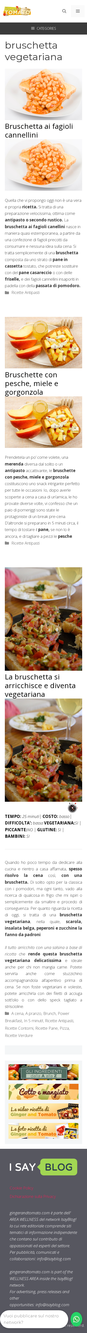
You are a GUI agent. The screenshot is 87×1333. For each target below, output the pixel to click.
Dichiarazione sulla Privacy (33, 1196)
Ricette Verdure (19, 1035)
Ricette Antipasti (25, 292)
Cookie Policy (21, 1188)
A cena (17, 1013)
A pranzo (33, 1013)
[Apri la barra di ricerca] (64, 11)
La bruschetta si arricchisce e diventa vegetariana (40, 685)
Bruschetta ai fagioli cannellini (39, 130)
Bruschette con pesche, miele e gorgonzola (31, 383)
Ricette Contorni (19, 1028)
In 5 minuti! (33, 1020)
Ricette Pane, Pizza (52, 1028)
